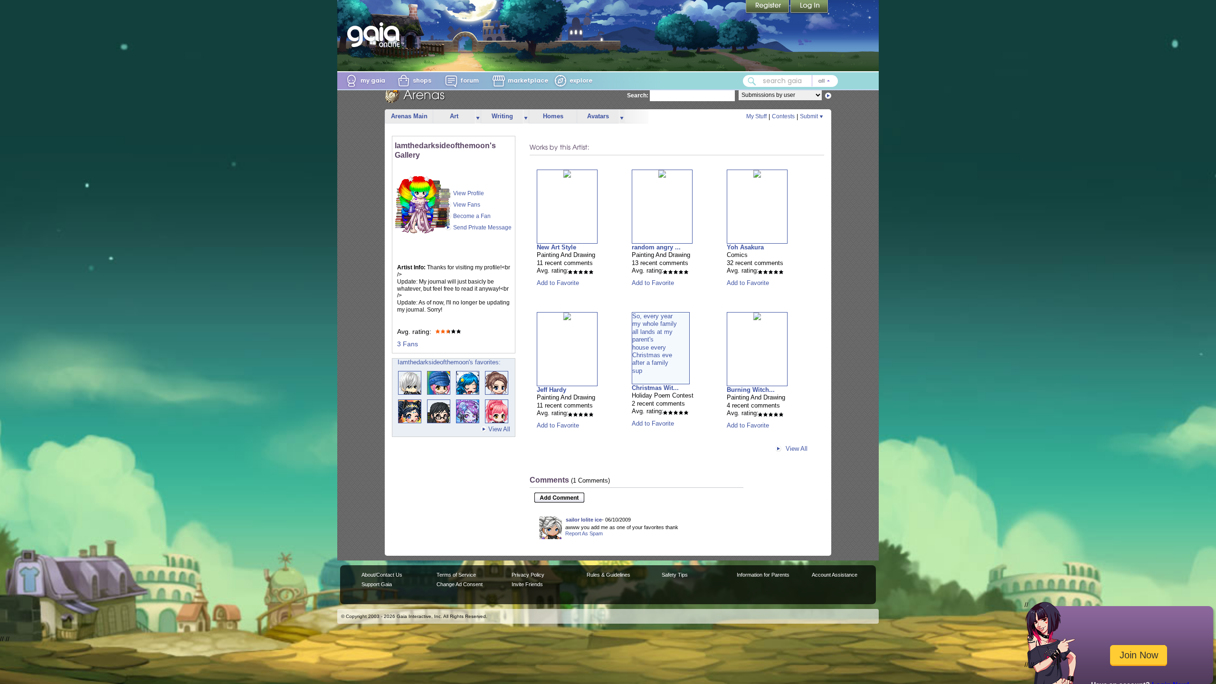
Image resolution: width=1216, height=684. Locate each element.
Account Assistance (834, 575)
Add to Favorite (558, 282)
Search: (637, 95)
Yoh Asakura (745, 247)
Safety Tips (675, 575)
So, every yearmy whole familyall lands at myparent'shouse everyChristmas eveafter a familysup (654, 343)
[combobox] (790, 81)
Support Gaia (376, 584)
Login (809, 7)
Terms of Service (456, 575)
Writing (502, 116)
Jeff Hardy (551, 389)
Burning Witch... (751, 389)
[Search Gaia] (752, 81)
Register (768, 7)
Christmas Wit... (655, 387)
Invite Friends (527, 584)
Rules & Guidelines (608, 575)
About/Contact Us (381, 575)
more (478, 117)
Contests (783, 116)
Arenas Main (409, 116)
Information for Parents (763, 575)
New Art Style (556, 247)
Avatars (598, 116)
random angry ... (656, 247)
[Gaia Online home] (375, 34)
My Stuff (756, 116)
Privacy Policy (528, 575)
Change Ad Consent (460, 584)
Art (454, 116)
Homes (553, 116)
